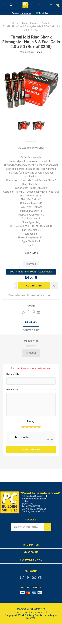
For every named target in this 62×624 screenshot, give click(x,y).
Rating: (31, 421)
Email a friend (38, 312)
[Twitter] (21, 577)
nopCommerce (37, 608)
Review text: (13, 389)
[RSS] (40, 577)
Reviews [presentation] (31, 322)
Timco (38, 52)
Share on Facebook (28, 312)
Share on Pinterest (33, 312)
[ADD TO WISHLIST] (54, 285)
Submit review (31, 449)
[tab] (31, 323)
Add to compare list (33, 148)
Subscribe (47, 527)
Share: (31, 305)
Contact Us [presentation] (31, 330)
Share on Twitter (23, 312)
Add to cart (34, 285)
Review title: (13, 374)
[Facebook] (28, 577)
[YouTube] (34, 577)
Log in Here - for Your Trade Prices (31, 271)
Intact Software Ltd (37, 612)
